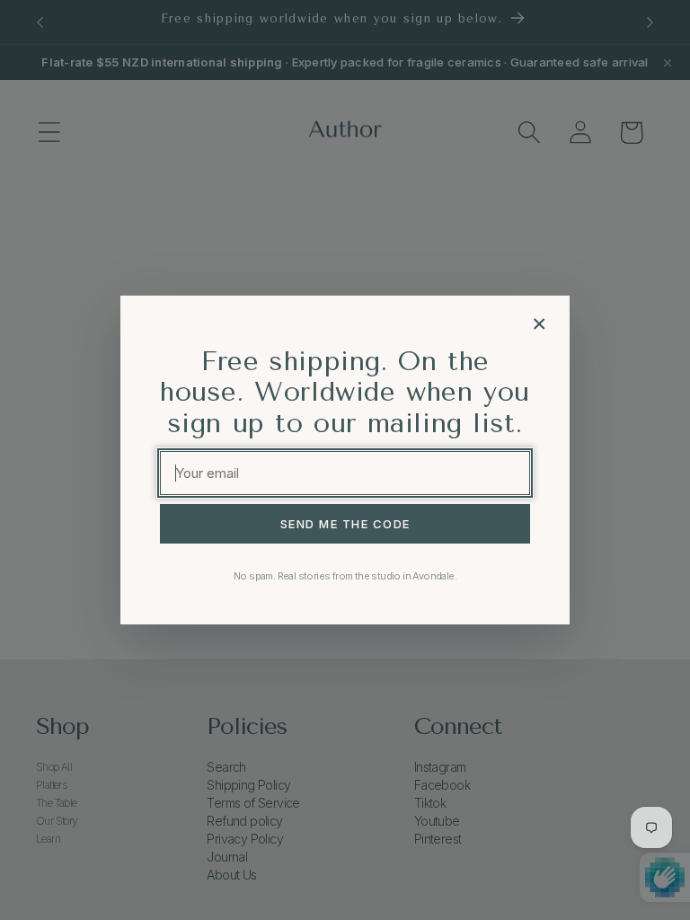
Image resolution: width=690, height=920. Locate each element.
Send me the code (345, 524)
